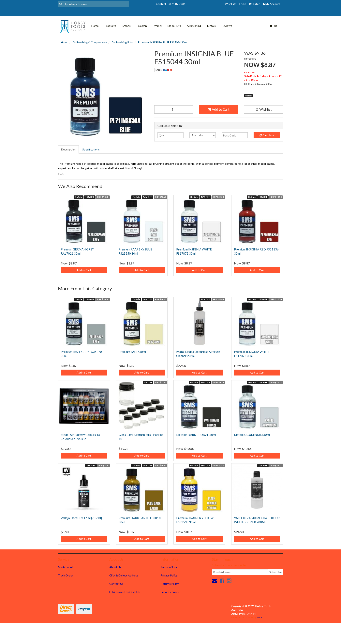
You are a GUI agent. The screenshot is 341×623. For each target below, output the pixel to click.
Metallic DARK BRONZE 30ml (196, 434)
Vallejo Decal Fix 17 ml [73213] (81, 518)
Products (110, 25)
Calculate (268, 135)
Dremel (157, 25)
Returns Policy (170, 583)
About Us (115, 567)
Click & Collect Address (123, 575)
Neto (259, 617)
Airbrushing (194, 25)
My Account (65, 567)
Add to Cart (220, 109)
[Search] (60, 4)
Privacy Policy (169, 575)
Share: (159, 69)
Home (95, 25)
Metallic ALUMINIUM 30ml (252, 434)
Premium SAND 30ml (132, 351)
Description (68, 149)
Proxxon (142, 25)
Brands (126, 25)
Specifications (91, 149)
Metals (211, 25)
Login (242, 4)
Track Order (65, 575)
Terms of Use (169, 567)
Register (254, 4)
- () (275, 25)
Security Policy (170, 592)
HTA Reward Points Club (124, 592)
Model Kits (174, 25)
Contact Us (116, 583)
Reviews (227, 25)
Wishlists (230, 4)
